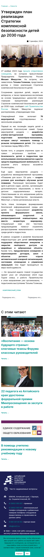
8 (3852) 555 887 (16, 503)
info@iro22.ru (14, 526)
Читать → (5, 359)
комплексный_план (12, 290)
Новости (13, 6)
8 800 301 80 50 (15, 522)
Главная (4, 6)
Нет (27, 553)
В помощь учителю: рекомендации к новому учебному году (18, 449)
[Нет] (41, 546)
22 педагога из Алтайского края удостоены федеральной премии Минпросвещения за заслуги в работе (21, 399)
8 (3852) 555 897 (16, 508)
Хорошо (19, 553)
